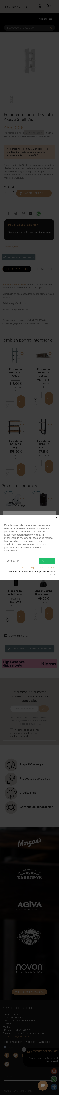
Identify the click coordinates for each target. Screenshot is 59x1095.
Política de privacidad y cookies (38, 567)
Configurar (12, 560)
